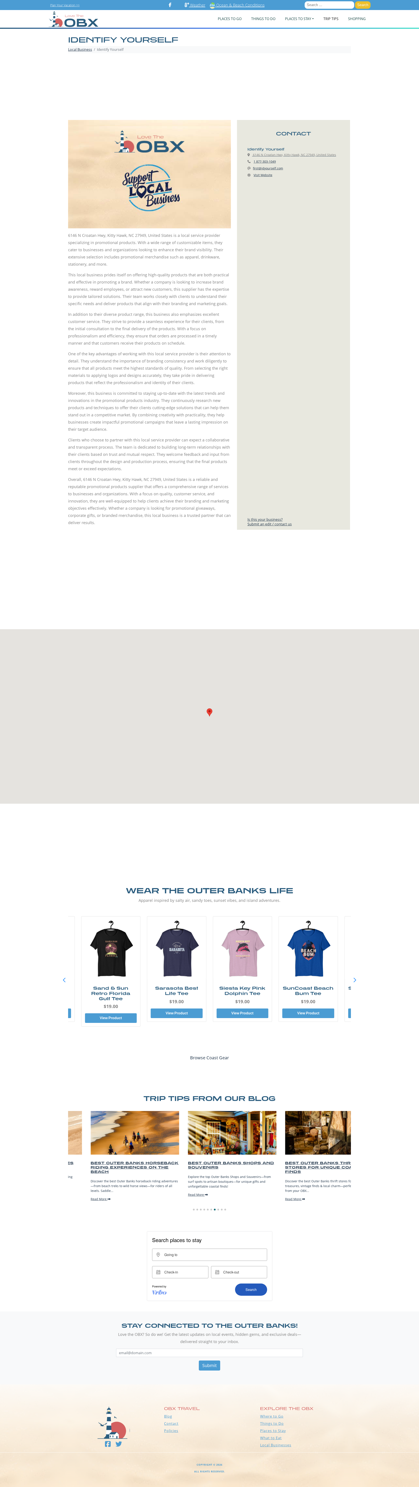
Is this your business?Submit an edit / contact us (269, 521)
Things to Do (272, 1423)
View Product (111, 1018)
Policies (171, 1430)
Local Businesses (275, 1445)
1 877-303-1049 (265, 161)
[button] (355, 980)
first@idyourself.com (268, 168)
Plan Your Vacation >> (65, 5)
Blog (168, 1416)
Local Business (80, 49)
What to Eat (271, 1438)
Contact (171, 1423)
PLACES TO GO (230, 18)
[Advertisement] (209, 87)
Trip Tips (330, 18)
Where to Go (271, 1416)
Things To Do (263, 18)
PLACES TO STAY (298, 18)
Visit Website (263, 175)
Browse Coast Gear (209, 1058)
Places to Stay (273, 1430)
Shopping (357, 18)
